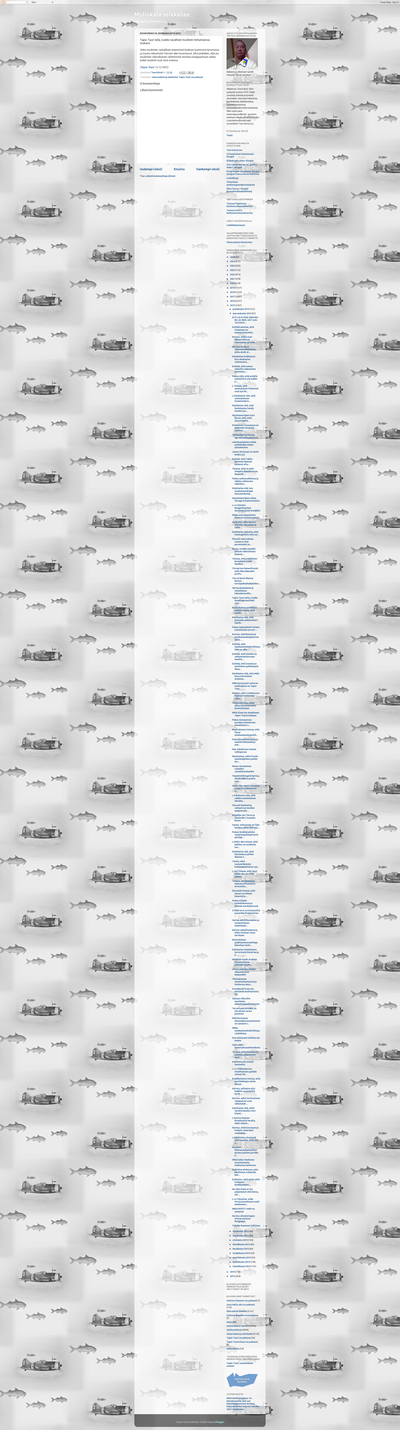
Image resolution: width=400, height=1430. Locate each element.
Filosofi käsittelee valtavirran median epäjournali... (243, 808)
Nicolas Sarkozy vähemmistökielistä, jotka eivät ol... (244, 350)
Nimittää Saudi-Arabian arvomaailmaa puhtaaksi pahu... (244, 962)
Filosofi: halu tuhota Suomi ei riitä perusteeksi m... (242, 542)
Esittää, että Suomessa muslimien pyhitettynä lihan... (245, 666)
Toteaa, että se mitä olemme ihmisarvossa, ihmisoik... (245, 471)
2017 (232, 296)
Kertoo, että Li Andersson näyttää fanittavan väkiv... (246, 696)
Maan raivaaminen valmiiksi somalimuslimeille (243, 769)
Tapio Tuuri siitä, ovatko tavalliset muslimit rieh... (245, 601)
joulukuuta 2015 (241, 309)
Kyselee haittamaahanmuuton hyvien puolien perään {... (245, 1151)
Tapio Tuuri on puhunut (191, 77)
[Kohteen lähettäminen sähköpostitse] (180, 72)
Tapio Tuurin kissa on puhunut (242, 1342)
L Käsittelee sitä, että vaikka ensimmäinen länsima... (244, 798)
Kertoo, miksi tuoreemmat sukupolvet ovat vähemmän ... (246, 1101)
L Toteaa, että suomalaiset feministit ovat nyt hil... (245, 389)
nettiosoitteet (234, 1330)
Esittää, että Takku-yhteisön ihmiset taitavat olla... (242, 462)
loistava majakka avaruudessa (242, 1315)
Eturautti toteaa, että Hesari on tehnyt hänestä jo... (243, 893)
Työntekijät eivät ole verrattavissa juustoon (245, 436)
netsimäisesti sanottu (238, 1326)
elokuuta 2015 (240, 1240)
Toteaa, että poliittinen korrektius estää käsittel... (244, 561)
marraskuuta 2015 (242, 313)
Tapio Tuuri (147, 67)
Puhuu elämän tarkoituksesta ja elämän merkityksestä (245, 903)
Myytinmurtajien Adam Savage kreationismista (246, 499)
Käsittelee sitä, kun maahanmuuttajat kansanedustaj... (242, 491)
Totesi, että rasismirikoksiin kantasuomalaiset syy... (245, 864)
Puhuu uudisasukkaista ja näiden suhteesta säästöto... (245, 481)
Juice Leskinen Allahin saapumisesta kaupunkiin (244, 972)
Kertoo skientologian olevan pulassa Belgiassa (243, 1219)
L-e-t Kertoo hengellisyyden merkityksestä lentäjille (246, 508)
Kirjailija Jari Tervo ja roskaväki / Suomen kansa (243, 818)
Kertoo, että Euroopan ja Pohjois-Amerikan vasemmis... (245, 1130)
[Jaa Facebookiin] (189, 72)
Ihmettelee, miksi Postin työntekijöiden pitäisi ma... (245, 759)
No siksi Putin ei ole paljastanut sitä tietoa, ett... (245, 1192)
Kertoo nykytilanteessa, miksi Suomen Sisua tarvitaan (245, 933)
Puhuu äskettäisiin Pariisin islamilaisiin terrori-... (246, 628)
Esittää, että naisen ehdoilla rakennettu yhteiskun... (244, 369)
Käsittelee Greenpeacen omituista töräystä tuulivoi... (245, 428)
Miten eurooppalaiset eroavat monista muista (245, 516)
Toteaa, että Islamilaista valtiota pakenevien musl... (245, 1055)
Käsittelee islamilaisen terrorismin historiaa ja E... (245, 952)
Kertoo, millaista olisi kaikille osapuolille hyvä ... (243, 1091)
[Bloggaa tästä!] (183, 72)
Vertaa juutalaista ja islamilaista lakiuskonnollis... (242, 591)
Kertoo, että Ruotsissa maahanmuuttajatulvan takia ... (245, 637)
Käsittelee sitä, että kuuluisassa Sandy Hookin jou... (243, 408)
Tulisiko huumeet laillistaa (246, 1225)
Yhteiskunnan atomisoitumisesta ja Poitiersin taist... (244, 982)
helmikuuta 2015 (241, 1262)
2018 (232, 292)
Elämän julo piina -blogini (240, 160)
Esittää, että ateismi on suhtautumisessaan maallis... (244, 657)
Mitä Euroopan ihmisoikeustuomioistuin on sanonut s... (246, 1021)
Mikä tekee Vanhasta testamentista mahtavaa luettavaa (244, 1162)
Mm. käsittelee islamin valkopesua (244, 750)
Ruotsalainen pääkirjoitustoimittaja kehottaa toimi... (245, 942)
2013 (232, 1276)
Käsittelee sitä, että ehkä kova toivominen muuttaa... (245, 676)
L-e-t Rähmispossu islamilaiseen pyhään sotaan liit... (244, 1072)
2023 (232, 270)
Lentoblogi (232, 178)
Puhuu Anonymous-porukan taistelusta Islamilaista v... (243, 723)
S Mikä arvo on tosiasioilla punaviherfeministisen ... (246, 913)
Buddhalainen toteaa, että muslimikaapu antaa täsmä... (246, 1081)
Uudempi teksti (151, 169)
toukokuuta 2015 (242, 1253)
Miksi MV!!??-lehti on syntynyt (243, 1210)
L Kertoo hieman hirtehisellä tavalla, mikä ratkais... (243, 1121)
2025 (232, 261)
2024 (232, 265)
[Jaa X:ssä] (186, 72)
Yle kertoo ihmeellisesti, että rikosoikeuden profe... (245, 571)
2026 (232, 257)
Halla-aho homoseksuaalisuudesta (246, 1046)
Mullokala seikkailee (162, 14)
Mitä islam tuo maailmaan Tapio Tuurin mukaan (245, 714)
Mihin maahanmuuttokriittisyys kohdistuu (246, 1031)
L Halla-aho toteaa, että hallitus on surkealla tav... (245, 844)
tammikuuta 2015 (242, 1266)
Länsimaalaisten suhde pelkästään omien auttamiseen (244, 445)
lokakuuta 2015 (241, 1231)
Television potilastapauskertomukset (241, 183)
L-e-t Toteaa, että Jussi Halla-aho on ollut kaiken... (244, 874)
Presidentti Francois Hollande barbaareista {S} (245, 992)
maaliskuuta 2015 (242, 1257)
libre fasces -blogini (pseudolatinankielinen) (239, 190)
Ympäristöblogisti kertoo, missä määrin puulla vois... (246, 779)
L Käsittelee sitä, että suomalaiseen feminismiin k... (243, 398)
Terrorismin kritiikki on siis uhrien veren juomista (244, 1011)
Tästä (229, 135)
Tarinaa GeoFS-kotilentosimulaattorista (240, 211)
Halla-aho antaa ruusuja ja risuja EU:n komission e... (246, 788)
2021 (232, 279)
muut (229, 1322)
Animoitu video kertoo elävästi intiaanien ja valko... (244, 525)
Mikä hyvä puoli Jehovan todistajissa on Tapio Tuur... (245, 686)
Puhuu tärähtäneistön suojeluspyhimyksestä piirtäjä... (245, 835)
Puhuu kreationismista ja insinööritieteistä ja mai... (245, 742)
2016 (232, 301)
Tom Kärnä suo (234, 150)
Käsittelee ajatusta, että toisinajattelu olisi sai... (245, 533)
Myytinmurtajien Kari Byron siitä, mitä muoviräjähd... (243, 418)
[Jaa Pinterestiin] (192, 72)
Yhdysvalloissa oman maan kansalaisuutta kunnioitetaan (244, 706)
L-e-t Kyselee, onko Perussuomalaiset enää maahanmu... (245, 1202)
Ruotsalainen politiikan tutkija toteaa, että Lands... (244, 610)
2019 (232, 288)
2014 (232, 1272)
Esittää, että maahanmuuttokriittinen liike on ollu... (246, 647)
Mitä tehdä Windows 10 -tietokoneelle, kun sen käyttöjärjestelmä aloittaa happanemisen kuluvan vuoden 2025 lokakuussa (243, 1403)
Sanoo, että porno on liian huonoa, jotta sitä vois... (246, 826)
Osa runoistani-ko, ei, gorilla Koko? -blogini (242, 166)
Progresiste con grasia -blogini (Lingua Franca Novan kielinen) (243, 172)
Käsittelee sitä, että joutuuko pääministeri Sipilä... (245, 620)
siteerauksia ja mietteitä (165, 77)
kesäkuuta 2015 (241, 1249)
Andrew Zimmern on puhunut (242, 1300)
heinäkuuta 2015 (241, 1244)
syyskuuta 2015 (241, 1235)
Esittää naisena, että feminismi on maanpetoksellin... (243, 330)
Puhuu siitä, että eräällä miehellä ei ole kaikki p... (244, 379)
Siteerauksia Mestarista (239, 242)
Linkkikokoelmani (236, 225)
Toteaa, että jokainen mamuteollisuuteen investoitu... (243, 884)
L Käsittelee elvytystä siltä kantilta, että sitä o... (245, 1140)
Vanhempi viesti (208, 169)
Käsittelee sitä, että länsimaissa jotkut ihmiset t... (243, 854)
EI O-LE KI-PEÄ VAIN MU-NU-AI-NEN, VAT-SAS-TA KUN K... (245, 320)
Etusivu (179, 169)
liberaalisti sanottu (237, 1311)
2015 (232, 305)
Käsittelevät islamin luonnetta (243, 1063)
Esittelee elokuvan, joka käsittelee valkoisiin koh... (245, 1172)
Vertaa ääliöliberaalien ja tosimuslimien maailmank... (245, 923)
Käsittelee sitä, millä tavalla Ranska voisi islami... (243, 1111)
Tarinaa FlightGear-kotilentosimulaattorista (240, 205)
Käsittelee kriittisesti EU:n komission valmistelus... (243, 359)
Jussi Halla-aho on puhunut (241, 1304)
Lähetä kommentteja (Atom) (160, 176)
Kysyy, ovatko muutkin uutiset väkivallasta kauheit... (244, 552)
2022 (232, 274)
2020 (232, 283)
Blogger (219, 1422)
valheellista (233, 1348)
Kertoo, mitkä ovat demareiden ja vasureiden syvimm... (244, 340)
